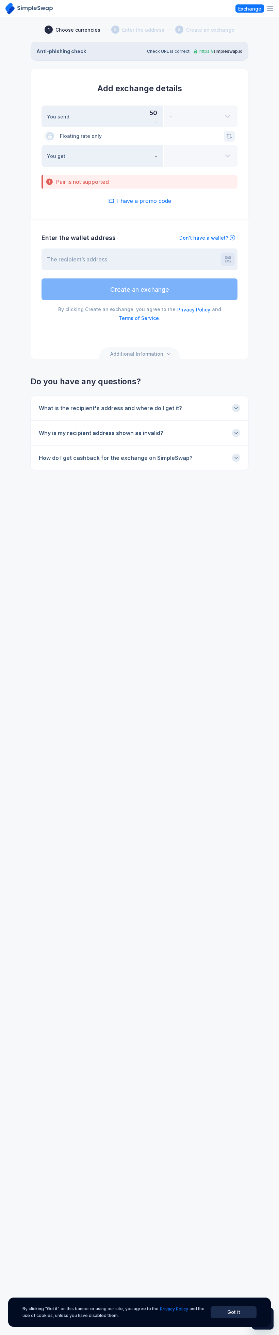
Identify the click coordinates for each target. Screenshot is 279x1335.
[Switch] (229, 136)
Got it (233, 1312)
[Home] (29, 8)
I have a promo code (144, 200)
